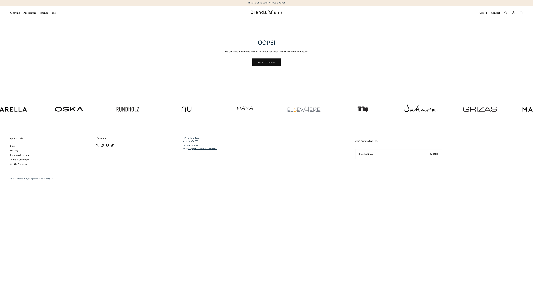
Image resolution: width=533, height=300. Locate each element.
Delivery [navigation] (14, 150)
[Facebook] (107, 145)
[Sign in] (513, 13)
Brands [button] (44, 12)
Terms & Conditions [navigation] (19, 159)
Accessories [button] (30, 12)
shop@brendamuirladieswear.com (202, 148)
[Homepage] (266, 13)
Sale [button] (54, 12)
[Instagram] (102, 145)
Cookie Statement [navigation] (19, 164)
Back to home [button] (266, 62)
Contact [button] (495, 12)
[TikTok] (112, 145)
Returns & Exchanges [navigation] (20, 155)
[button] (483, 13)
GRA (53, 179)
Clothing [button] (15, 12)
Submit (434, 154)
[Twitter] (97, 145)
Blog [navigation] (12, 146)
